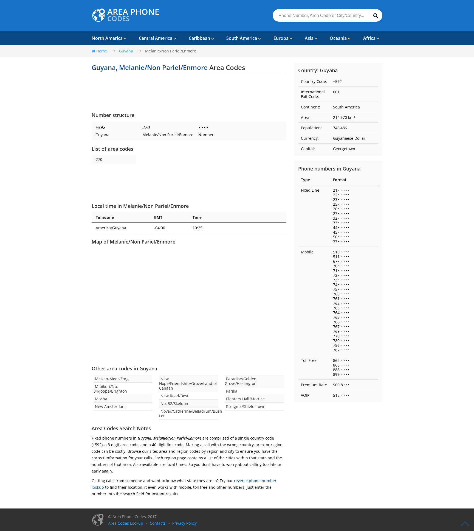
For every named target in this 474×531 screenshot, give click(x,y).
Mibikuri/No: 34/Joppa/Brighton (110, 389)
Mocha (101, 398)
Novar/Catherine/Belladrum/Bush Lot (190, 413)
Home (101, 51)
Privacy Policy (184, 523)
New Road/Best (174, 395)
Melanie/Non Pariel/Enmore (170, 51)
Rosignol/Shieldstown (246, 406)
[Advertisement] (188, 92)
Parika (231, 391)
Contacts (158, 523)
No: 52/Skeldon (174, 403)
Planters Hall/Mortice (245, 398)
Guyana (126, 51)
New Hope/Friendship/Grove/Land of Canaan (188, 383)
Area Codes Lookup (125, 523)
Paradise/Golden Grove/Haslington (240, 381)
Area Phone (133, 15)
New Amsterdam (110, 406)
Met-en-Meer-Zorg (112, 378)
